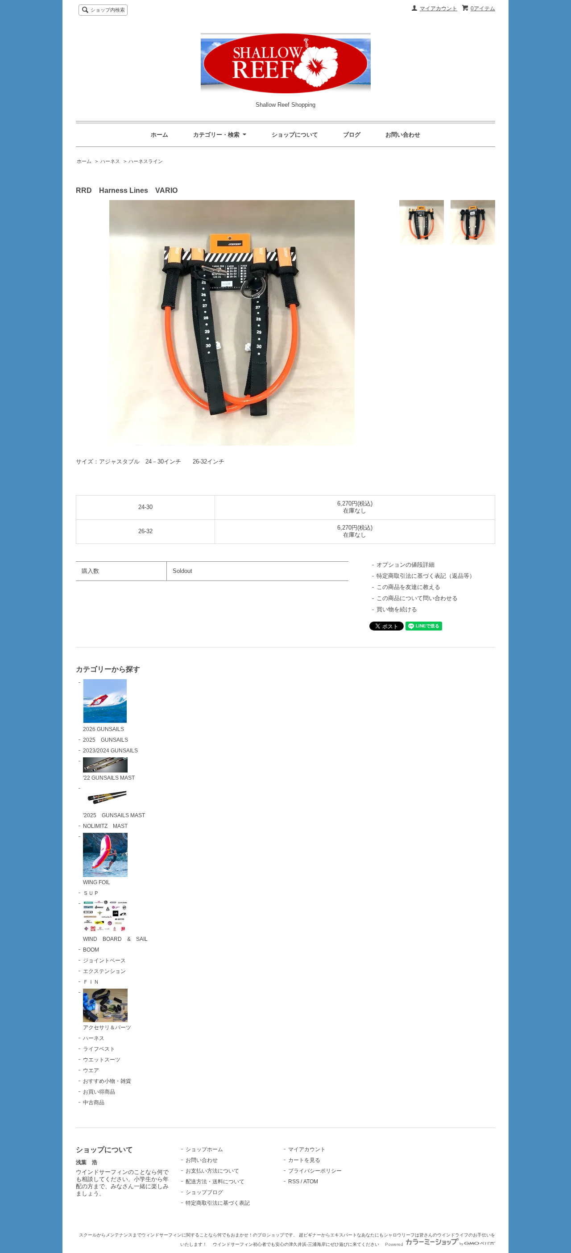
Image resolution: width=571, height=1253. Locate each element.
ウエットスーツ (101, 1060)
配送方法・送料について (215, 1181)
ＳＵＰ (91, 893)
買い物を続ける (397, 609)
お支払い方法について (212, 1171)
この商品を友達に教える (408, 587)
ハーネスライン (145, 161)
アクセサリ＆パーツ (107, 1027)
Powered (395, 1244)
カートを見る (304, 1160)
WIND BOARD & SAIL (115, 939)
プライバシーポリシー (315, 1171)
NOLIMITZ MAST (105, 826)
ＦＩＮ (91, 982)
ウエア (91, 1070)
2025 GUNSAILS (105, 740)
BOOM (91, 950)
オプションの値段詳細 (405, 564)
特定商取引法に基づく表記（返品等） (426, 575)
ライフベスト (99, 1049)
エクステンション (104, 971)
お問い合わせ (402, 134)
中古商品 (93, 1102)
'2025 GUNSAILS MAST (114, 815)
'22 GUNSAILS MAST (109, 778)
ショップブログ (204, 1192)
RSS (293, 1181)
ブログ (351, 134)
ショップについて (295, 134)
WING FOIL (96, 882)
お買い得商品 (99, 1092)
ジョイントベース (104, 960)
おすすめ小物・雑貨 (107, 1081)
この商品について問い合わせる (417, 598)
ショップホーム (204, 1149)
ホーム (159, 134)
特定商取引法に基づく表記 (218, 1203)
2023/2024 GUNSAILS (110, 751)
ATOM (310, 1181)
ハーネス (110, 161)
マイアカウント (438, 8)
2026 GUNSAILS (103, 729)
